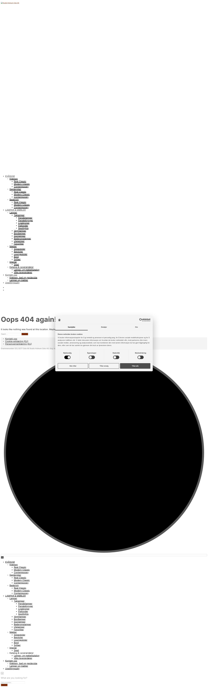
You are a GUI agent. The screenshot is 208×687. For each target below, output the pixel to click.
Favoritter (19, 243)
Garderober (15, 189)
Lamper (13, 212)
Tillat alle (135, 366)
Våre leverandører (23, 272)
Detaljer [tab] (104, 327)
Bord (16, 256)
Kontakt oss (11, 275)
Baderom (14, 199)
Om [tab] (136, 327)
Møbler (13, 246)
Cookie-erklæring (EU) (16, 341)
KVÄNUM (10, 176)
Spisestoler (19, 249)
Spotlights (23, 228)
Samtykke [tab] (71, 327)
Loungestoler (20, 254)
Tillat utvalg (104, 366)
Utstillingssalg (12, 282)
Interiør (13, 262)
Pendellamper (25, 217)
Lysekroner (23, 223)
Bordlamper (20, 233)
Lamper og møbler (19, 280)
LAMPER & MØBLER (15, 210)
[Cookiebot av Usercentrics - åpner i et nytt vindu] (140, 320)
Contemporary (21, 186)
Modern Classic (22, 184)
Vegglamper (20, 230)
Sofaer (17, 259)
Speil (16, 264)
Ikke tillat (73, 366)
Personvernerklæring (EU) (18, 344)
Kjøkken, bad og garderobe (23, 277)
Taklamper (19, 215)
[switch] (92, 357)
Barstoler (18, 251)
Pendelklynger (25, 220)
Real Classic (20, 181)
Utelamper (19, 241)
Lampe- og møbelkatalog (26, 269)
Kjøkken (14, 178)
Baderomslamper (22, 238)
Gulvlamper (19, 236)
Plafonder (23, 225)
